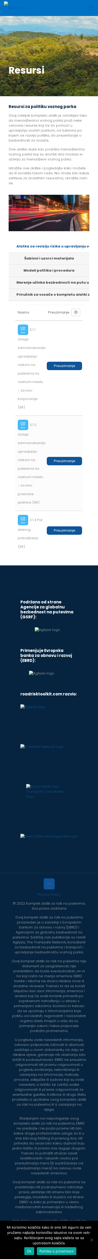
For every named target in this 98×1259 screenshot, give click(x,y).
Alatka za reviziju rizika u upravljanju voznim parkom (52, 246)
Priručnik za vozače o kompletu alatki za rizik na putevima (52, 294)
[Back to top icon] (49, 883)
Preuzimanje (64, 365)
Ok (29, 1251)
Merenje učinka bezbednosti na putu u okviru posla (52, 282)
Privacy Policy (49, 894)
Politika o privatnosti (56, 1251)
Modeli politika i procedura (49, 270)
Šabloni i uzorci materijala (49, 258)
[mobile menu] (91, 7)
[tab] (49, 247)
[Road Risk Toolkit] (15, 7)
